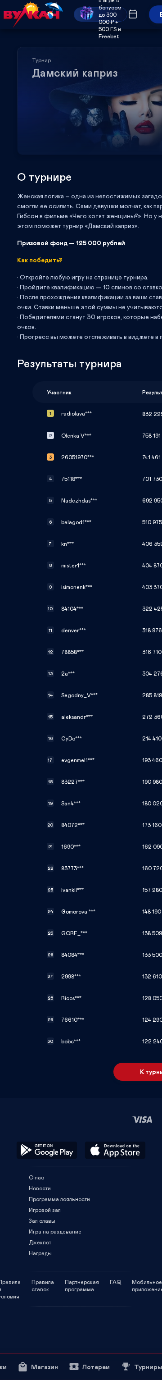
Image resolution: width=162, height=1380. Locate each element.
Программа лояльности (59, 1198)
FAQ (115, 1281)
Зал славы (42, 1220)
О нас (36, 1177)
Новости (40, 1188)
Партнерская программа (82, 1281)
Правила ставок (43, 1281)
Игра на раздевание (55, 1231)
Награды (40, 1253)
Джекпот (40, 1242)
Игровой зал (45, 1209)
